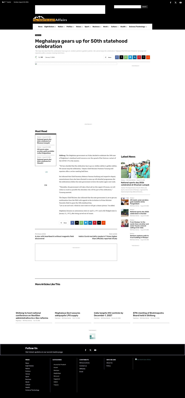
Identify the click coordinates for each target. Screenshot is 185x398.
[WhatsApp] (126, 57)
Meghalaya (38, 35)
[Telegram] (130, 57)
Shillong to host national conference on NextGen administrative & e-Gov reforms (32, 315)
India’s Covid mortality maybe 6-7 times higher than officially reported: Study (98, 237)
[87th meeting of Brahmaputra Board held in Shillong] (151, 298)
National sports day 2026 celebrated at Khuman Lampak (44, 141)
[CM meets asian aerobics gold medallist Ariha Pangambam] (125, 201)
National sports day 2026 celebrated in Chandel (44, 161)
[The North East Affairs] (91, 18)
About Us (109, 363)
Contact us (83, 366)
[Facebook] (170, 2)
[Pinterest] (139, 57)
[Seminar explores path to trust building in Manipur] (125, 237)
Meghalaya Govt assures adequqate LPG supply (67, 314)
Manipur (39, 137)
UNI (42, 57)
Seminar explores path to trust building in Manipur (139, 236)
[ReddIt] (148, 57)
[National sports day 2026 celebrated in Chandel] (125, 213)
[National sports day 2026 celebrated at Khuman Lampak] (135, 168)
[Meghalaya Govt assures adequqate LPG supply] (73, 298)
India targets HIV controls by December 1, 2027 (108, 314)
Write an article (84, 363)
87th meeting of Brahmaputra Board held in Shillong (148, 314)
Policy (108, 366)
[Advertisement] (70, 9)
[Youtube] (180, 2)
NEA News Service (131, 180)
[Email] (143, 57)
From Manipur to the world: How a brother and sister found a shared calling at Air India (139, 225)
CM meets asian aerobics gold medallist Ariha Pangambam (45, 151)
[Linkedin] (135, 57)
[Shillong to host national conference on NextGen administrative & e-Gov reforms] (34, 298)
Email (81, 371)
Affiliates (82, 369)
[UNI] (37, 57)
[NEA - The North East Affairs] (147, 364)
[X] (175, 2)
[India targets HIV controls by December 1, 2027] (112, 298)
